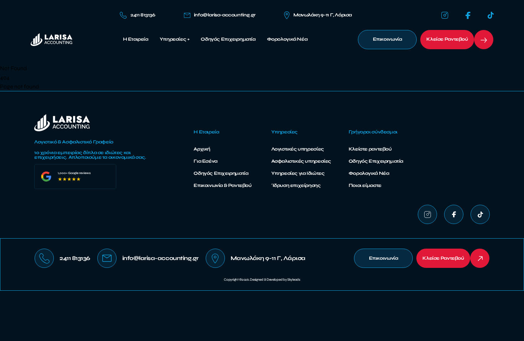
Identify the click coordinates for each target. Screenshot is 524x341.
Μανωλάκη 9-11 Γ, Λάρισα (322, 15)
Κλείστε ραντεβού (370, 149)
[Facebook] (468, 15)
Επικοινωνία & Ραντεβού (222, 185)
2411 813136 (142, 15)
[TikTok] (491, 15)
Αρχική (202, 149)
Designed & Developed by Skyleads (275, 280)
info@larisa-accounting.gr (225, 15)
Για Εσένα (205, 161)
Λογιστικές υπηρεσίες (297, 149)
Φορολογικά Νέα (287, 39)
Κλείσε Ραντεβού (447, 39)
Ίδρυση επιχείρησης (296, 185)
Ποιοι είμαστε (365, 185)
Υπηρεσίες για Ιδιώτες (298, 173)
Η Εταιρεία (135, 39)
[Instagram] (444, 15)
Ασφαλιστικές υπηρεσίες (301, 161)
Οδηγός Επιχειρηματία (228, 39)
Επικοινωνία (387, 39)
